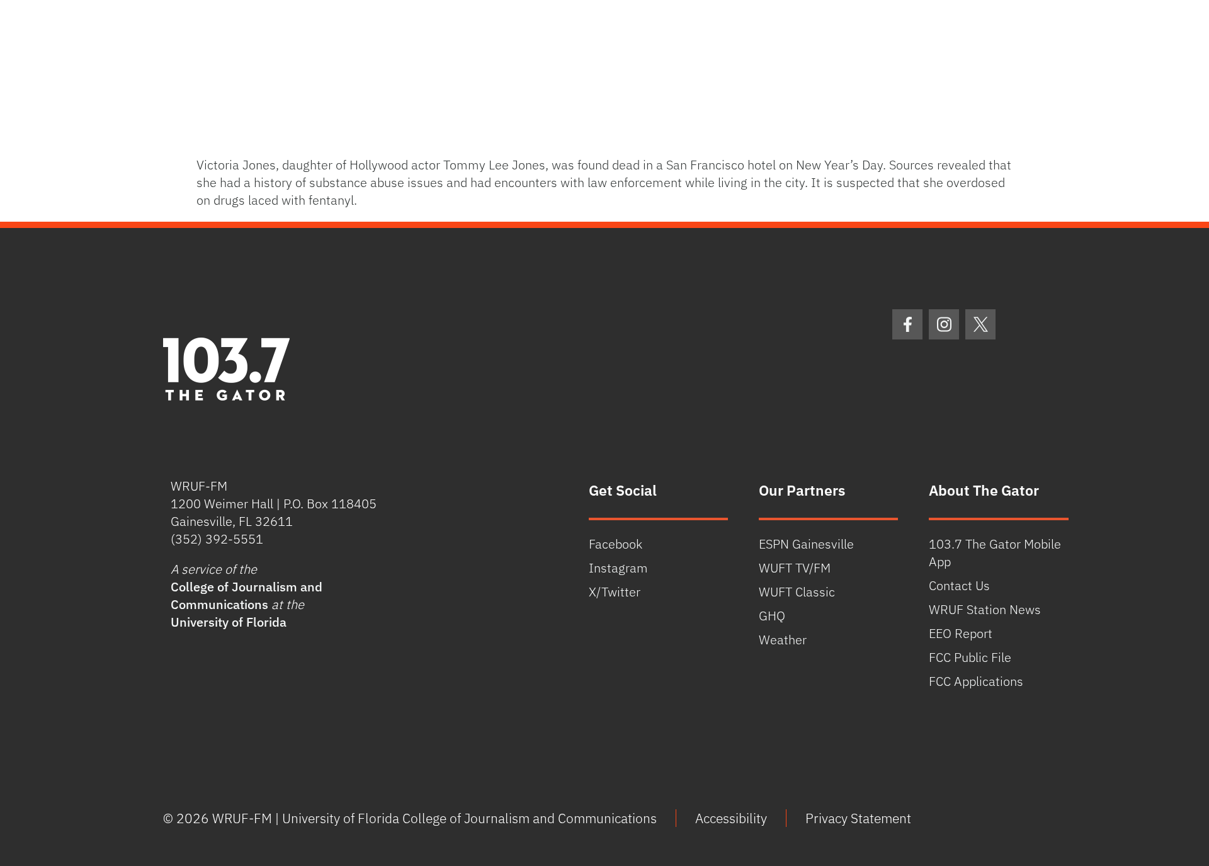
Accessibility (731, 818)
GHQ (772, 615)
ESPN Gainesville (806, 543)
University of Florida (229, 621)
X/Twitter (614, 591)
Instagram (618, 567)
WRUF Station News (985, 609)
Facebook (615, 543)
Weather (783, 639)
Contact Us (959, 585)
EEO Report (960, 633)
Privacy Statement (858, 818)
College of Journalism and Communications (246, 595)
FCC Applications (976, 681)
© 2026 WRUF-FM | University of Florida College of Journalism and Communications (410, 818)
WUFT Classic (797, 591)
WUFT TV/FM (795, 567)
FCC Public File (970, 657)
